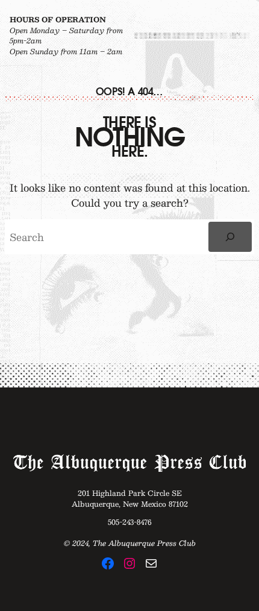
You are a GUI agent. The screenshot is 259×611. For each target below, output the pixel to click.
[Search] (230, 237)
